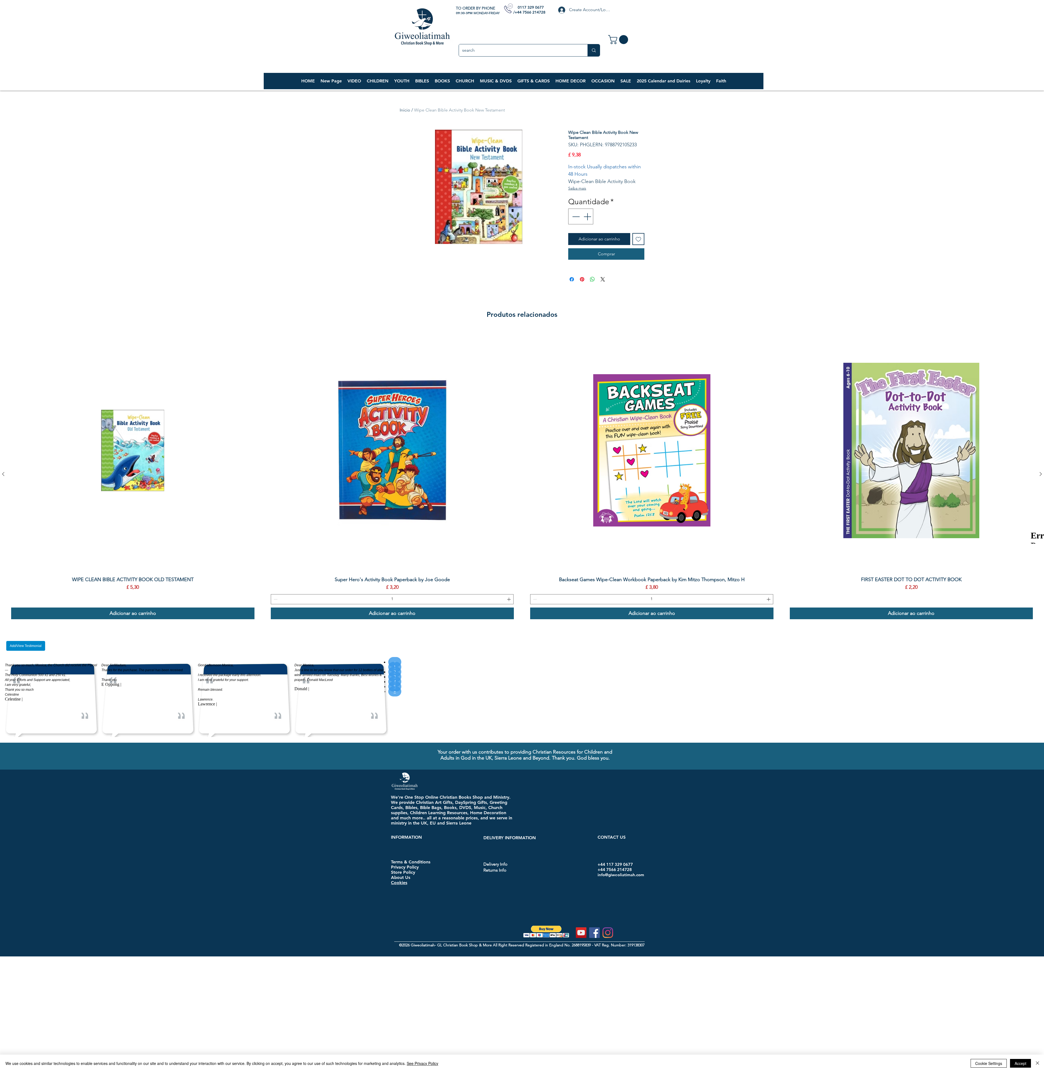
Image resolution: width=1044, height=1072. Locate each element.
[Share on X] (602, 279)
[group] (522, 474)
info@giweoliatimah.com (621, 874)
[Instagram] (607, 932)
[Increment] (588, 216)
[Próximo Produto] (1040, 474)
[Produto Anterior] (3, 474)
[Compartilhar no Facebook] (571, 279)
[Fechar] (1037, 1063)
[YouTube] (581, 932)
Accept (1020, 1063)
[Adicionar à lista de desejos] (638, 239)
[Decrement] (575, 216)
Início (405, 110)
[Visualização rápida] (132, 450)
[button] (377, 81)
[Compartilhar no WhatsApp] (592, 279)
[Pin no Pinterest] (582, 279)
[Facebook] (594, 932)
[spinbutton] (392, 599)
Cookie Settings (988, 1063)
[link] (619, 39)
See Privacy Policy (422, 1063)
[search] (594, 50)
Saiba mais (577, 188)
